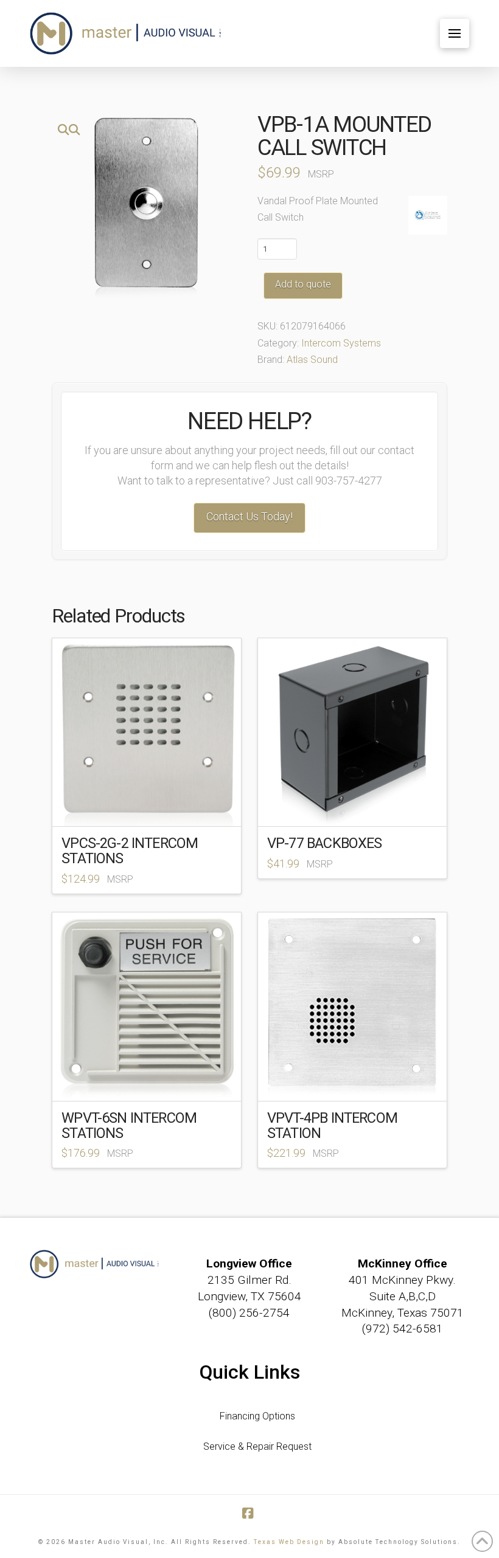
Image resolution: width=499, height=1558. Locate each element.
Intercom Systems (341, 343)
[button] (454, 33)
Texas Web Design (289, 1542)
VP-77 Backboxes (324, 843)
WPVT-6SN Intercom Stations (129, 1125)
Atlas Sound (312, 359)
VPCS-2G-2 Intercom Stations (129, 851)
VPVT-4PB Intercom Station (332, 1125)
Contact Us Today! (249, 516)
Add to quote (303, 284)
